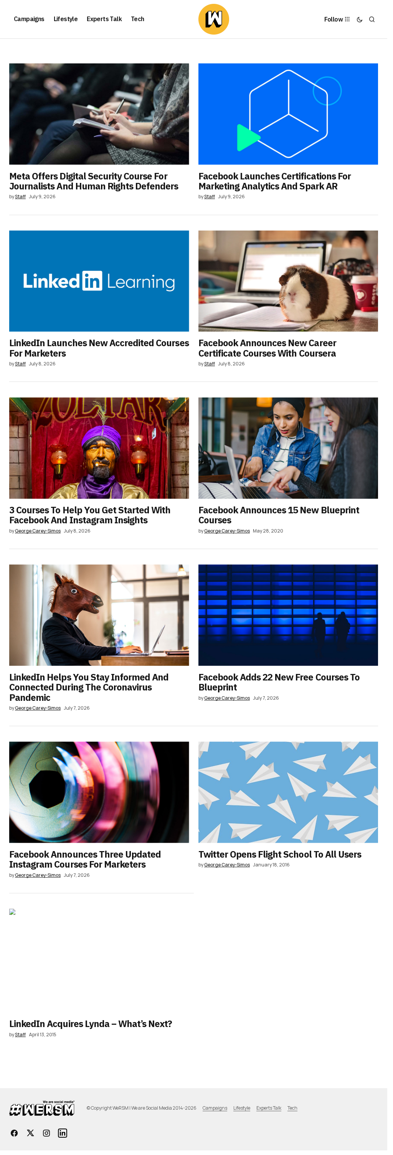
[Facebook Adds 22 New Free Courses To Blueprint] (288, 615)
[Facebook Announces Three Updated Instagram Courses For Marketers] (99, 792)
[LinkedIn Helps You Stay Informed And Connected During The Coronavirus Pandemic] (99, 615)
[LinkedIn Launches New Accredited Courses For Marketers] (99, 281)
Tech (292, 1108)
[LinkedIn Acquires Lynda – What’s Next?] (101, 960)
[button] (359, 19)
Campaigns (215, 1108)
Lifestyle (241, 1108)
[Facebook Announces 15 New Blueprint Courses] (288, 448)
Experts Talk (268, 1108)
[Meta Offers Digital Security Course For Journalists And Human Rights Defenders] (99, 114)
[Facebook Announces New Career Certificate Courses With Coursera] (288, 281)
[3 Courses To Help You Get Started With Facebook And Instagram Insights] (99, 448)
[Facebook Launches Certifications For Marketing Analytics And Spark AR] (288, 114)
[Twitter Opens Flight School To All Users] (288, 792)
